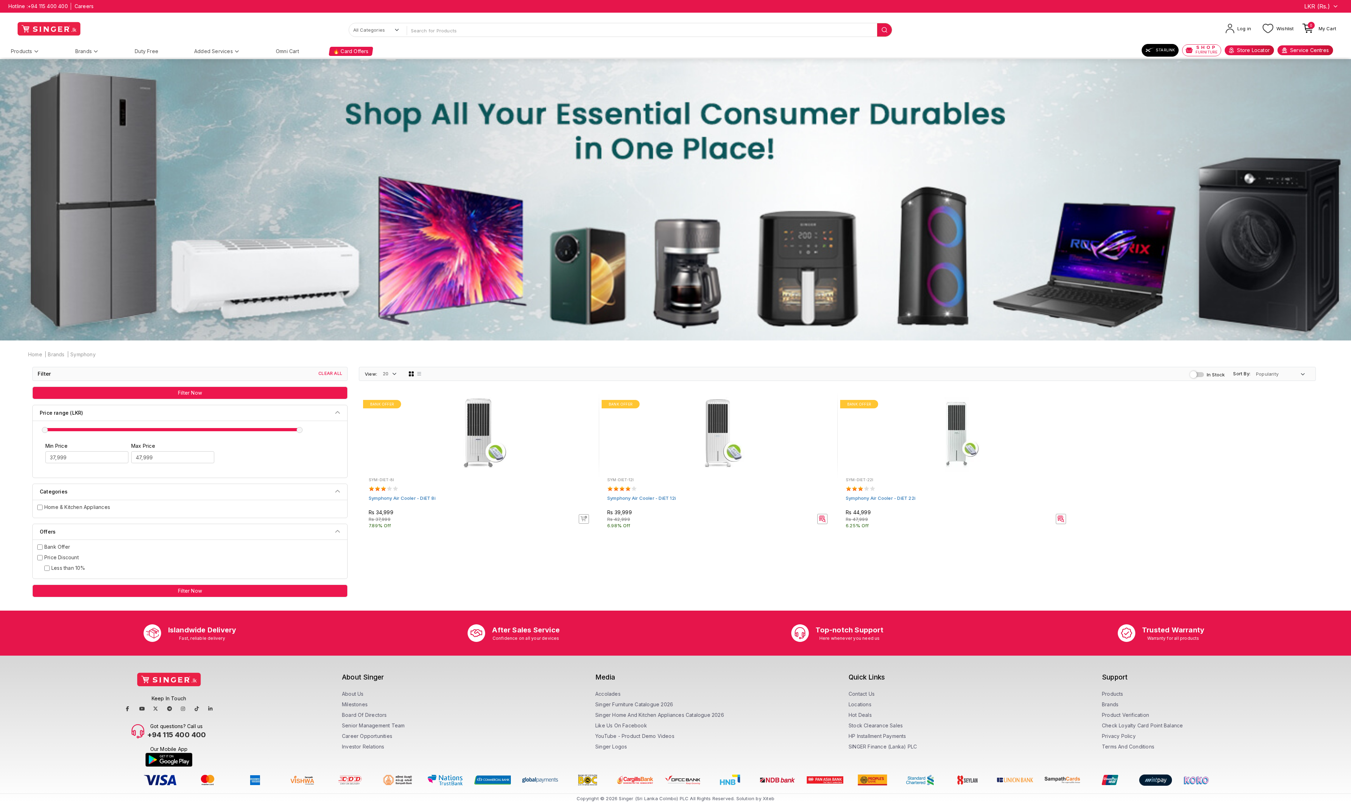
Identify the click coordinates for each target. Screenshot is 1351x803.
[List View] (419, 374)
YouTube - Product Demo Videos (634, 736)
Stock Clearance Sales (876, 725)
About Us (353, 694)
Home (35, 354)
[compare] (588, 415)
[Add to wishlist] (588, 405)
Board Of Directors (364, 715)
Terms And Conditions (1128, 747)
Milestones (355, 704)
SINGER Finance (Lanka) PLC (883, 747)
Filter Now (190, 393)
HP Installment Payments (877, 736)
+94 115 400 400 (48, 6)
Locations (860, 704)
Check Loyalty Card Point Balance (1142, 725)
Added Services (213, 51)
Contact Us (862, 694)
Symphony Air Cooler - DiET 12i (641, 498)
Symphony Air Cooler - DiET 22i (880, 498)
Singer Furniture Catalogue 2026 (634, 704)
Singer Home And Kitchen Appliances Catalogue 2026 (659, 715)
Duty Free (146, 51)
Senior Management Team (373, 725)
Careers (84, 6)
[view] (588, 424)
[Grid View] (411, 374)
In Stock (1216, 374)
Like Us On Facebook (621, 725)
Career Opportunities (367, 736)
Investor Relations (363, 747)
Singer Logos (611, 747)
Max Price (143, 446)
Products (21, 51)
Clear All (330, 373)
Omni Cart (287, 51)
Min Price (56, 446)
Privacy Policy (1119, 736)
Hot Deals (860, 715)
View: (371, 374)
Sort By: (1241, 373)
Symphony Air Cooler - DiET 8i (402, 498)
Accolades (608, 694)
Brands (83, 51)
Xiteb (768, 798)
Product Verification (1125, 715)
